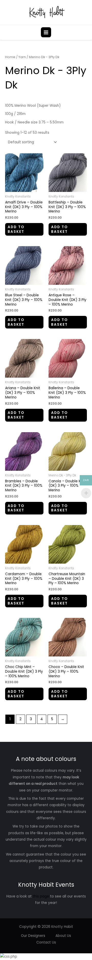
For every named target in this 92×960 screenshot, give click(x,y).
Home (10, 57)
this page (41, 896)
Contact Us (46, 942)
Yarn (22, 57)
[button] (85, 32)
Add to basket (16, 229)
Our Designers (33, 935)
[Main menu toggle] (46, 32)
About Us (63, 935)
